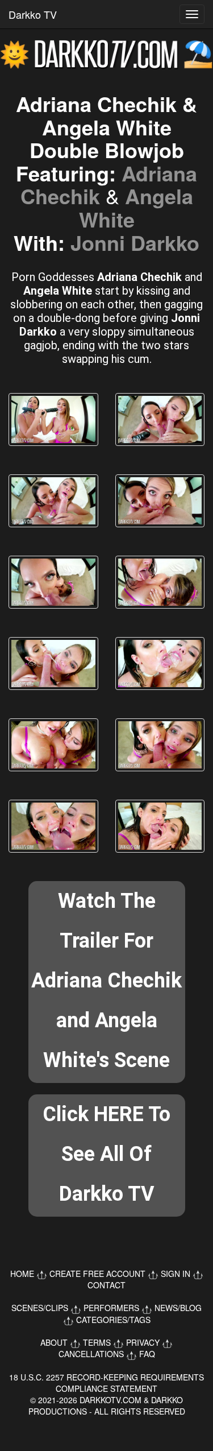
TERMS (97, 1342)
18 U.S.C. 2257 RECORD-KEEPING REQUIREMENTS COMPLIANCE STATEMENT (106, 1382)
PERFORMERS (111, 1307)
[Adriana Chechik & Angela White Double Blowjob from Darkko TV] (53, 419)
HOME (22, 1273)
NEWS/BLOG (178, 1307)
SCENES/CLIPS (39, 1307)
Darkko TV (33, 14)
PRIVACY (143, 1342)
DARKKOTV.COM (110, 1399)
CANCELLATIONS (91, 1353)
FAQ (147, 1353)
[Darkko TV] (106, 54)
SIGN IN (175, 1273)
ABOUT (54, 1342)
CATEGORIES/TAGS (113, 1319)
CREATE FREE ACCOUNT (97, 1273)
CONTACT (106, 1285)
